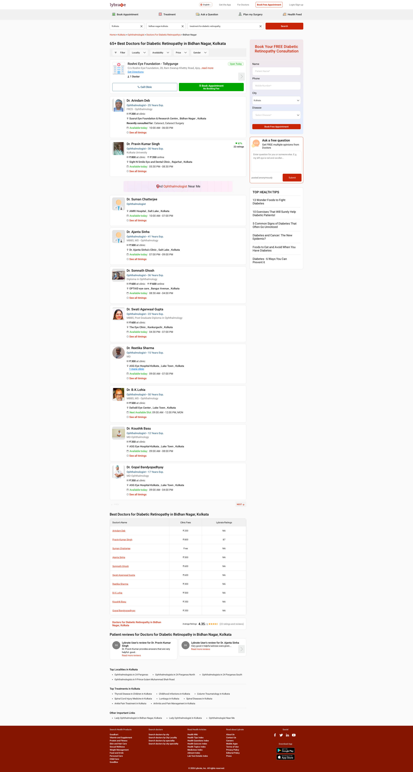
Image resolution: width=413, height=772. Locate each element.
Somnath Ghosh (120, 566)
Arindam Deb (118, 530)
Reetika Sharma (120, 584)
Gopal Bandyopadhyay (123, 610)
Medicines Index (195, 750)
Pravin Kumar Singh (122, 539)
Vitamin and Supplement (121, 737)
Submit (292, 177)
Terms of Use (232, 747)
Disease (256, 107)
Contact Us (231, 737)
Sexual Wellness (117, 747)
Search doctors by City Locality (163, 737)
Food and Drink (117, 753)
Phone (256, 78)
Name (255, 63)
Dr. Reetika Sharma (140, 348)
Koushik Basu (119, 601)
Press (229, 756)
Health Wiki (192, 734)
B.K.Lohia (117, 593)
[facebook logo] (275, 736)
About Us (230, 734)
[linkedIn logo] (287, 736)
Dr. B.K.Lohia (136, 390)
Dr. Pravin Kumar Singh (143, 144)
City (254, 93)
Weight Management (119, 750)
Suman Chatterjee (121, 548)
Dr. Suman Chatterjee (142, 199)
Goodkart (114, 734)
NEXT (239, 504)
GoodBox (114, 762)
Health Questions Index (198, 740)
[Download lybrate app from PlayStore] (285, 752)
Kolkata (122, 34)
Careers (230, 740)
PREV (116, 504)
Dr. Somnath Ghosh (140, 270)
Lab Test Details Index (197, 756)
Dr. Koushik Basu (139, 428)
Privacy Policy (232, 750)
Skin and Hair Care (118, 743)
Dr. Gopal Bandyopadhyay (145, 467)
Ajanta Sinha (118, 557)
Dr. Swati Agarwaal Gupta (145, 309)
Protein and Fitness (118, 740)
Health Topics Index (196, 747)
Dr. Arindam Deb (138, 100)
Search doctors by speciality (162, 740)
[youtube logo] (294, 736)
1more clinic (136, 369)
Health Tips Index (195, 737)
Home (113, 34)
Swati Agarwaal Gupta (123, 575)
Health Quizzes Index (197, 743)
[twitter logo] (281, 736)
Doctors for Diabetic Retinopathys (163, 34)
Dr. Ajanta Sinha (138, 232)
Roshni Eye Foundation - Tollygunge (153, 64)
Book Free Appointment (269, 4)
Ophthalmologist (136, 34)
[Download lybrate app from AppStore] (285, 759)
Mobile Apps (232, 743)
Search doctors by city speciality (163, 743)
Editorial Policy (233, 753)
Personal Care (116, 756)
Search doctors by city (159, 734)
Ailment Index (193, 753)
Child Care (114, 759)
